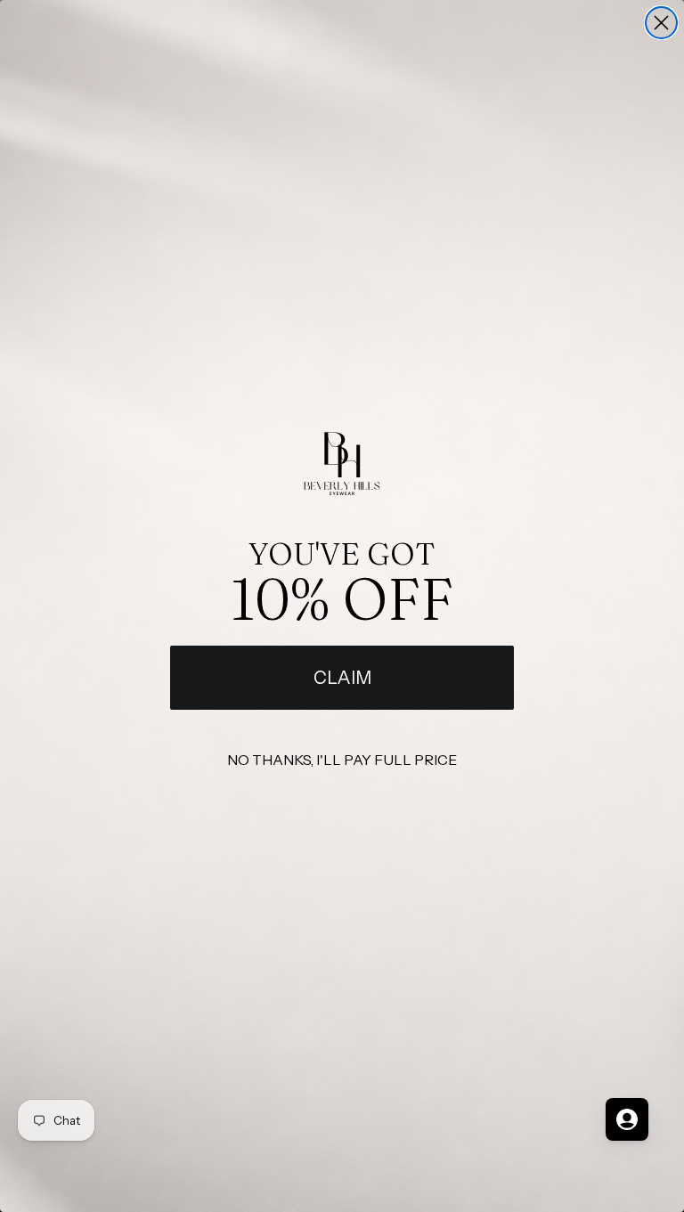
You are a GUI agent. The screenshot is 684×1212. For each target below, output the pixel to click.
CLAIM (342, 677)
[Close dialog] (661, 22)
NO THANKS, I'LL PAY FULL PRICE (342, 760)
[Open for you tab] (627, 1119)
